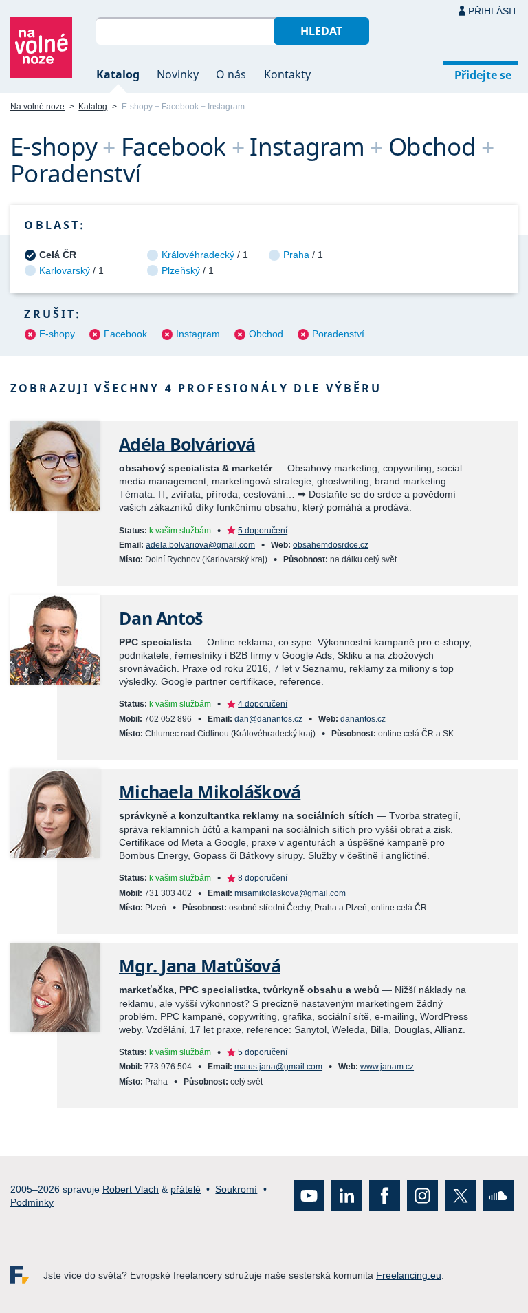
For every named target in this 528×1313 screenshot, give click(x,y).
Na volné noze (37, 106)
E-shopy (57, 333)
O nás (231, 74)
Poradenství (338, 333)
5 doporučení (262, 530)
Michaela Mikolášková (209, 791)
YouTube (309, 1195)
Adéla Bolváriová (187, 444)
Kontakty (287, 74)
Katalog (118, 74)
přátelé (185, 1189)
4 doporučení (262, 704)
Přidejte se (483, 75)
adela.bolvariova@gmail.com (200, 545)
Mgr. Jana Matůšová (199, 965)
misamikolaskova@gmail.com (290, 893)
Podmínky (32, 1202)
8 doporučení (262, 878)
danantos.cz (363, 719)
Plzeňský (181, 270)
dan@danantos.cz (268, 719)
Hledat (321, 31)
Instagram (198, 333)
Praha (296, 254)
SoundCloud (498, 1195)
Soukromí (236, 1189)
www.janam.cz (387, 1066)
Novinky (178, 74)
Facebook (125, 333)
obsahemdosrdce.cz (330, 545)
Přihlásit (493, 11)
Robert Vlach (130, 1189)
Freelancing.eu (26, 1275)
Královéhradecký (198, 254)
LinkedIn (346, 1195)
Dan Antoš (160, 618)
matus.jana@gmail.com (278, 1066)
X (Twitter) (460, 1195)
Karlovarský (64, 270)
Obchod (266, 333)
